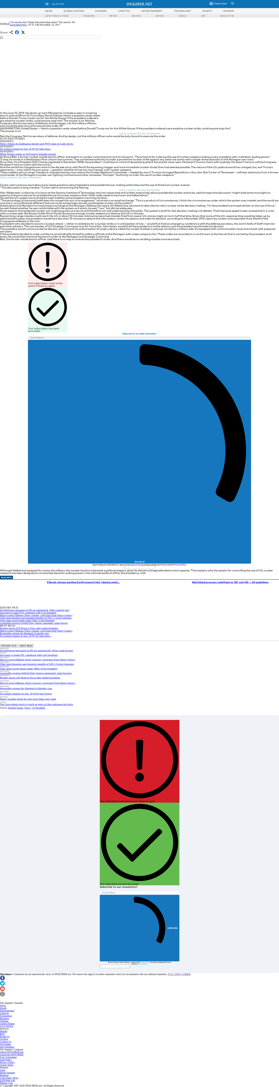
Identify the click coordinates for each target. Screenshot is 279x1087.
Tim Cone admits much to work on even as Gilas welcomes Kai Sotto (36, 704)
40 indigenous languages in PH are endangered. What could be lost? (34, 610)
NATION (159, 16)
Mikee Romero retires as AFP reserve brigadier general (28, 154)
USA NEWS (6, 1026)
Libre (2, 1070)
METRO (113, 16)
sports (207, 10)
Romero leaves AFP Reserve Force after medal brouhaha (29, 628)
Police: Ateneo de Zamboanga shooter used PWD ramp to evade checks (36, 143)
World (5, 23)
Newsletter (5, 1044)
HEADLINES (89, 16)
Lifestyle (4, 1013)
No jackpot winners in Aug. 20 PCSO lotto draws (25, 149)
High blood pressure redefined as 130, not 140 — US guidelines (230, 582)
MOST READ (26, 646)
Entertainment (7, 1010)
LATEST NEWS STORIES (57, 16)
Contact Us (5, 1041)
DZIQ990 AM (7, 1080)
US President (38, 708)
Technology (6, 1015)
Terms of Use (136, 564)
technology (182, 10)
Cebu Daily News (9, 1078)
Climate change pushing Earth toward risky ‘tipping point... (83, 582)
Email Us (5, 1036)
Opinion (4, 1021)
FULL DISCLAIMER (179, 974)
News (48, 10)
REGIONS (136, 16)
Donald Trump (15, 708)
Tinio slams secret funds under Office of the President (27, 620)
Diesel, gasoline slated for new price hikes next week (28, 699)
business (101, 10)
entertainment (152, 10)
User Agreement (8, 1057)
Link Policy (6, 1059)
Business (4, 1018)
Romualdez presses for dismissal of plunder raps (24, 633)
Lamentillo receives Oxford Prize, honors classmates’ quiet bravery (34, 623)
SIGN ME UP (139, 562)
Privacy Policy (180, 564)
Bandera (4, 1075)
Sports (3, 1008)
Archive (4, 1039)
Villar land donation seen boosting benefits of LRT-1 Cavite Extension (36, 618)
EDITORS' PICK (9, 646)
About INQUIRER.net (11, 1052)
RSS (2, 1034)
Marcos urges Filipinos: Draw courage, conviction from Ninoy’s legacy (36, 615)
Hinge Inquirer (7, 1072)
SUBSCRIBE (173, 928)
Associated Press (18, 24)
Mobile (3, 1031)
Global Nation (7, 1023)
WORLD (182, 16)
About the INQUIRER (11, 1054)
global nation (74, 10)
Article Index (6, 1065)
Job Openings (7, 1046)
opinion (228, 10)
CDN (203, 16)
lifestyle (124, 10)
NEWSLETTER (227, 16)
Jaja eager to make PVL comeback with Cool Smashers (28, 612)
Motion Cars (6, 1083)
